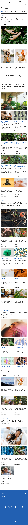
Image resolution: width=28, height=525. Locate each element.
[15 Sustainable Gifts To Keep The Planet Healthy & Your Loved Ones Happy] (14, 101)
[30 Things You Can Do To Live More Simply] (14, 436)
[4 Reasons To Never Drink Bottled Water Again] (7, 470)
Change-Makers (9, 11)
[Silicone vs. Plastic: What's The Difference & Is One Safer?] (20, 381)
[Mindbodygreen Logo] (7, 2)
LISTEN (16, 4)
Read (14, 493)
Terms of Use (13, 513)
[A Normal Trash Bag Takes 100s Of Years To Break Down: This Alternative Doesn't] (7, 252)
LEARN (9, 4)
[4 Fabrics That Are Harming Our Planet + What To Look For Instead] (7, 450)
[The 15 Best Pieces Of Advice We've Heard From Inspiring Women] (20, 342)
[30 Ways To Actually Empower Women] (20, 361)
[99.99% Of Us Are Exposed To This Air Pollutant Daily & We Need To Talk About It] (14, 35)
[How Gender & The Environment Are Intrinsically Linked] (20, 293)
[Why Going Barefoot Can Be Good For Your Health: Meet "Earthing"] (7, 342)
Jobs (5, 513)
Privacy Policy (22, 513)
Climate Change (20, 11)
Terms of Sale (8, 513)
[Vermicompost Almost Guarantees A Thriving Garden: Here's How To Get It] (7, 232)
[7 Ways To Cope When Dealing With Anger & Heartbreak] (14, 328)
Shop (14, 502)
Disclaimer (17, 513)
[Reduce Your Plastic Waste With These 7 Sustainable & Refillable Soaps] (7, 361)
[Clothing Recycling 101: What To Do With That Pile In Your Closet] (7, 293)
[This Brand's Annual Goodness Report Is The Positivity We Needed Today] (7, 137)
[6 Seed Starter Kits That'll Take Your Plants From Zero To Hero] (14, 218)
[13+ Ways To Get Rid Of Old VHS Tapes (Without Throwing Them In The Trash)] (7, 182)
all (2, 11)
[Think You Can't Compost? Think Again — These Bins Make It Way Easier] (20, 115)
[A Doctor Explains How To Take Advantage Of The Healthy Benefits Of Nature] (20, 400)
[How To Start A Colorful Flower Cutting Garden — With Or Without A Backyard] (20, 232)
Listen (14, 499)
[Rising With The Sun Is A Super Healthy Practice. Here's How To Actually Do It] (7, 400)
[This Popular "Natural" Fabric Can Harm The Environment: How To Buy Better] (20, 273)
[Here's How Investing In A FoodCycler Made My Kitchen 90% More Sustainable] (7, 115)
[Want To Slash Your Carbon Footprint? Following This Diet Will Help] (7, 56)
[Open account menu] (25, 2)
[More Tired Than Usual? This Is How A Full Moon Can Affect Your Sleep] (7, 381)
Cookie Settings (14, 516)
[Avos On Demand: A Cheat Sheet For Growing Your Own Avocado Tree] (7, 273)
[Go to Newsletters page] (20, 2)
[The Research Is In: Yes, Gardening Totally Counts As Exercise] (20, 450)
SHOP (25, 4)
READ (3, 4)
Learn (14, 496)
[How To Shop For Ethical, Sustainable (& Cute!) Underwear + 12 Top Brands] (20, 182)
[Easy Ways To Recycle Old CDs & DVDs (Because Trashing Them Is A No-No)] (20, 252)
